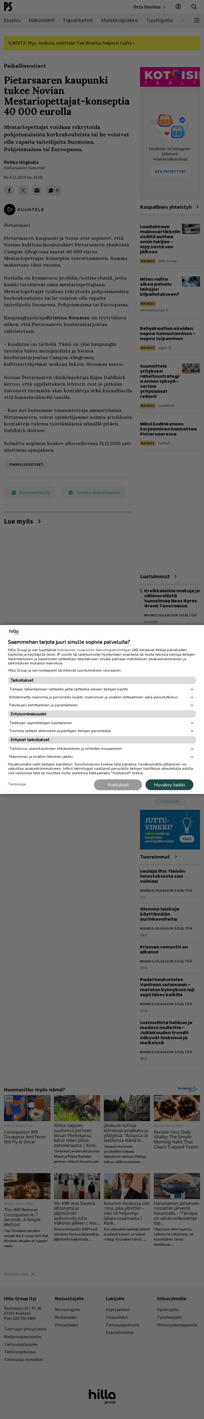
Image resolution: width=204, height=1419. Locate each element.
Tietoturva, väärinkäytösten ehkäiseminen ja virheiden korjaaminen (65, 748)
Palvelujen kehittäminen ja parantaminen (43, 704)
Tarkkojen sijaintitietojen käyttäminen (40, 722)
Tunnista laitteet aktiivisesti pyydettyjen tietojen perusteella (60, 730)
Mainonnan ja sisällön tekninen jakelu (41, 756)
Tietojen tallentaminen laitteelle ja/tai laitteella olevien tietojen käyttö (68, 688)
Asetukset (118, 784)
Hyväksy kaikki (169, 784)
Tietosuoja (17, 784)
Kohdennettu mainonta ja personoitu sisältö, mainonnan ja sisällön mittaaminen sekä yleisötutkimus (93, 696)
